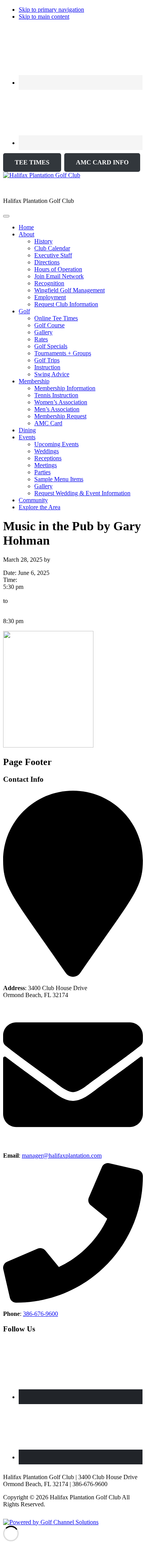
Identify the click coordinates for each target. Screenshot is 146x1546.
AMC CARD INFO (102, 162)
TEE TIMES (32, 162)
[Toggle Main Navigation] (6, 216)
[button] (26, 234)
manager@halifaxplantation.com (62, 1155)
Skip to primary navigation (51, 9)
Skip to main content (44, 16)
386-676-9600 (40, 1313)
